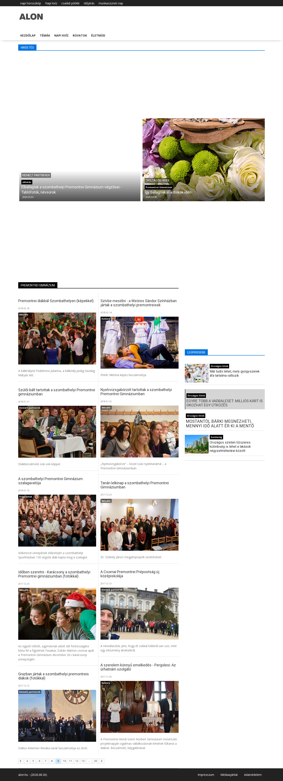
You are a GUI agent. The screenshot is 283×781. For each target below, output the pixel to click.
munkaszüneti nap (111, 3)
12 (76, 761)
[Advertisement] (142, 84)
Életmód (98, 35)
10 (64, 761)
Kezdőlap (28, 35)
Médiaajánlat (229, 775)
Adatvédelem (253, 775)
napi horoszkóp (30, 3)
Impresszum (206, 775)
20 (95, 761)
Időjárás (89, 3)
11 (70, 761)
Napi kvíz (51, 3)
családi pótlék (70, 3)
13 (83, 761)
